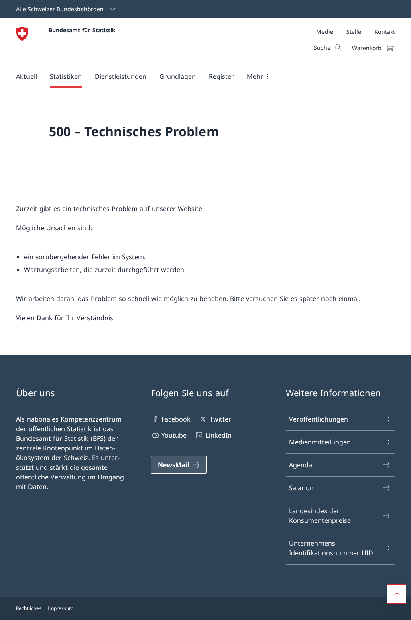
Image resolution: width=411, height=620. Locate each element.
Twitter (220, 419)
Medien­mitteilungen (320, 442)
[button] (26, 76)
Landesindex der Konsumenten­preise (320, 515)
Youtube (174, 435)
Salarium (302, 487)
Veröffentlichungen (318, 419)
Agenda (300, 464)
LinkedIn (218, 435)
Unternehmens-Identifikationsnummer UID (331, 548)
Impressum (60, 608)
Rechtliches (28, 608)
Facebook (176, 419)
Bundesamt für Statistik (82, 30)
